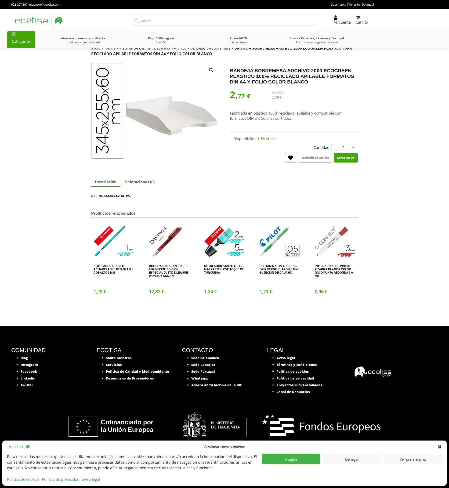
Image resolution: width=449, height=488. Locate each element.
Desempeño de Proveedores (130, 378)
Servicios (114, 364)
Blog (24, 358)
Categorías (21, 41)
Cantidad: (322, 147)
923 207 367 (19, 4)
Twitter (27, 385)
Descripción (106, 181)
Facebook (29, 371)
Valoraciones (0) (140, 181)
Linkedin (28, 378)
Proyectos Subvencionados (299, 385)
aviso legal (91, 479)
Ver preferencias (413, 459)
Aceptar (291, 459)
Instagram (29, 364)
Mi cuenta (342, 22)
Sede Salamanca (205, 358)
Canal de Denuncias (293, 392)
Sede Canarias (203, 364)
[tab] (105, 182)
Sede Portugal (203, 371)
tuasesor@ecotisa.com (45, 4)
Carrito (362, 22)
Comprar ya (346, 157)
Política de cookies (23, 479)
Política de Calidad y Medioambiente (137, 371)
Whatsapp (199, 378)
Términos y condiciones (296, 364)
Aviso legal (285, 358)
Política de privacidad (61, 479)
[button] (439, 446)
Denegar (352, 459)
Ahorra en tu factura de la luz (216, 385)
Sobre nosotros (118, 358)
